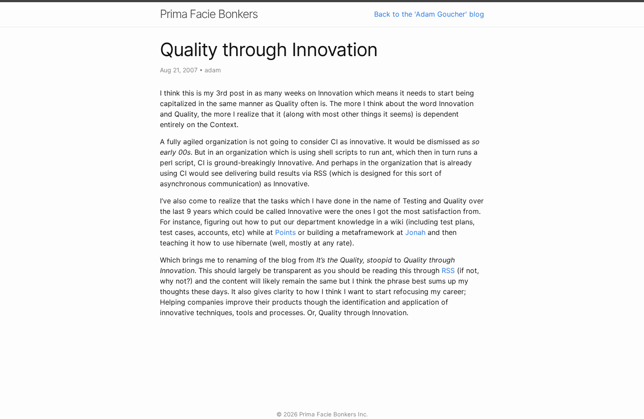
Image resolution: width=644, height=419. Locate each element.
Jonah (415, 232)
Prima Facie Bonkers (209, 14)
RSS (448, 270)
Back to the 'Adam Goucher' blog (429, 14)
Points (285, 232)
